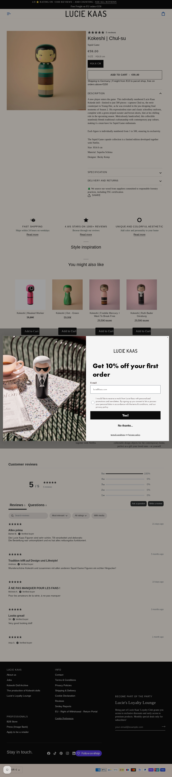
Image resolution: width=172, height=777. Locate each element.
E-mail (93, 382)
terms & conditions (118, 434)
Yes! (125, 415)
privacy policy (134, 434)
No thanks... (125, 425)
